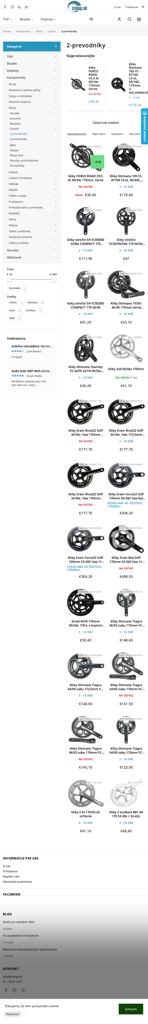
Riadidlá (14, 213)
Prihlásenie (131, 7)
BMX (13, 145)
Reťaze (13, 225)
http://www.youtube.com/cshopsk (23, 990)
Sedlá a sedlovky (19, 231)
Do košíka (117, 159)
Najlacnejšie (99, 134)
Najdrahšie (117, 134)
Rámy (12, 219)
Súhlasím (131, 1009)
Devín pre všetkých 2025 (18, 922)
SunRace (33, 310)
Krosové (15, 118)
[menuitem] (9, 19)
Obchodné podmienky (17, 881)
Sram (14, 310)
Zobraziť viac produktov (106, 122)
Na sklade (17, 288)
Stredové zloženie (20, 237)
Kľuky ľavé (16, 155)
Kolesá (13, 172)
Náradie (12, 250)
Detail (85, 159)
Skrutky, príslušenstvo (24, 160)
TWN (14, 318)
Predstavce (16, 201)
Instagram (12, 7)
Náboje (13, 184)
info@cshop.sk (12, 976)
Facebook (5, 7)
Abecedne (134, 134)
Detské (14, 150)
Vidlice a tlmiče (19, 243)
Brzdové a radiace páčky (24, 90)
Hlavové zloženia (20, 102)
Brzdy (12, 84)
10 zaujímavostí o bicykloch (21, 935)
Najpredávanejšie (76, 134)
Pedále (13, 190)
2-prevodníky (18, 134)
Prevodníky (17, 165)
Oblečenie (14, 257)
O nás (117, 7)
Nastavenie (12, 1014)
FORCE (15, 302)
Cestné (14, 128)
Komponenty (16, 78)
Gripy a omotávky (20, 96)
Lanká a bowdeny (20, 178)
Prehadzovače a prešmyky (26, 207)
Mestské (15, 123)
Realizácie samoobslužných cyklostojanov (30, 949)
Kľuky (12, 107)
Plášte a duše (17, 196)
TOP (10, 57)
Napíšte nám (11, 876)
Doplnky (13, 71)
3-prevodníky (18, 139)
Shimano (35, 302)
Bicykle (12, 64)
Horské (14, 113)
